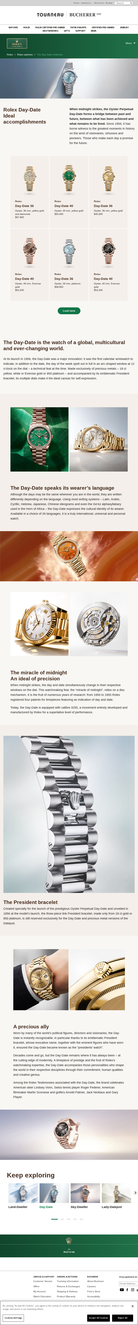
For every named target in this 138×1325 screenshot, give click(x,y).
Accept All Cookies (98, 1317)
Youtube (122, 1290)
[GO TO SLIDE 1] (54, 1219)
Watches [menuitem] (13, 27)
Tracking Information (68, 1281)
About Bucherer (95, 1281)
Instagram (132, 1290)
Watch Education (42, 1296)
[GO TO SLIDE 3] (69, 1219)
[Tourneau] (69, 13)
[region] (69, 1313)
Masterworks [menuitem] (51, 31)
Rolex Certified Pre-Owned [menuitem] (50, 27)
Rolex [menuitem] (26, 27)
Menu (129, 43)
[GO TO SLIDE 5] (81, 1219)
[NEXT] (135, 1192)
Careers (91, 1286)
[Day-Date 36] (29, 178)
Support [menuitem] (80, 31)
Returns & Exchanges (68, 1286)
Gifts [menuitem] (67, 31)
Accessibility (93, 1296)
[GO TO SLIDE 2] (62, 1219)
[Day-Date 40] (69, 178)
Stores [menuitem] (76, 3)
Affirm (36, 1286)
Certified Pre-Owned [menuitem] (103, 27)
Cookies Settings (13, 1317)
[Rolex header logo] (17, 47)
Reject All (122, 1317)
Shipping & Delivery (67, 1291)
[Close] (132, 1306)
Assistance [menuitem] (85, 3)
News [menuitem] (93, 31)
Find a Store (93, 1291)
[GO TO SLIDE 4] (75, 1219)
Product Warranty (66, 1296)
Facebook (127, 1290)
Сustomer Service (42, 1281)
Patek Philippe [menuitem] (78, 27)
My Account (99, 3)
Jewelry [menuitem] (124, 27)
